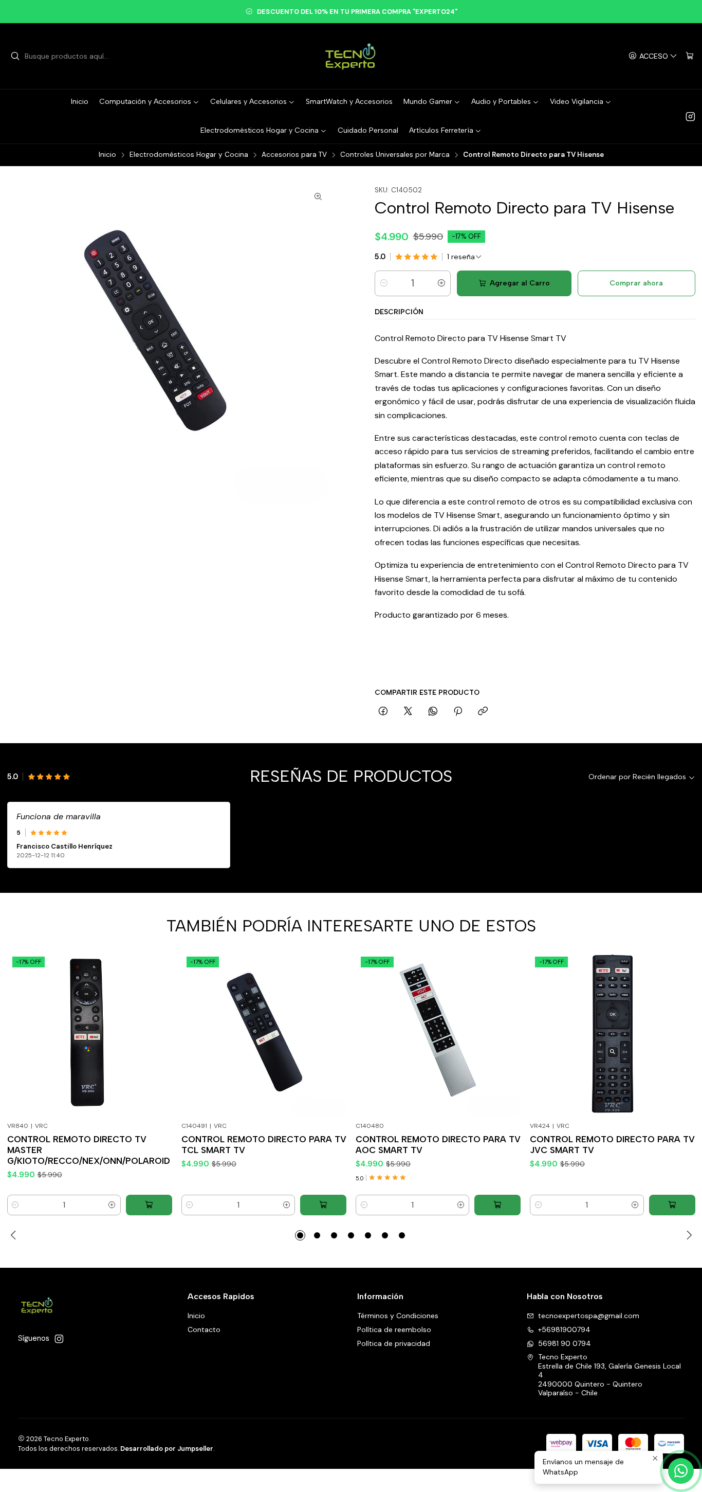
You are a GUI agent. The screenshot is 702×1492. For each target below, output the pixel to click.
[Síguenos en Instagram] (690, 116)
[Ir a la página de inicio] (351, 56)
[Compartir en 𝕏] (408, 712)
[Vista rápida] (156, 1046)
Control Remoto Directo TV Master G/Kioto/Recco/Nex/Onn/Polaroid (88, 1150)
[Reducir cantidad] (384, 283)
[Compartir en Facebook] (383, 712)
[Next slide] (687, 1235)
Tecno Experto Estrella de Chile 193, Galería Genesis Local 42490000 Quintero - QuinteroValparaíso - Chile (609, 1374)
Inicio (107, 154)
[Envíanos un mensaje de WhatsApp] (681, 1471)
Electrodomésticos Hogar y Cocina (189, 154)
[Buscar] (15, 56)
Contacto (204, 1329)
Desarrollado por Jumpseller (166, 1448)
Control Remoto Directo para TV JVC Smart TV (612, 1144)
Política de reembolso (394, 1329)
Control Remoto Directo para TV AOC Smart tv (438, 1144)
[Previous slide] (15, 1235)
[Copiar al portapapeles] (482, 712)
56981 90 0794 (564, 1343)
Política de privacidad (393, 1343)
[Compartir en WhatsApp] (432, 712)
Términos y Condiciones (397, 1315)
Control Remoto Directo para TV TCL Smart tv (263, 1144)
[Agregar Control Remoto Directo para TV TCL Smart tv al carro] (323, 1205)
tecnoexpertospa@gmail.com (588, 1315)
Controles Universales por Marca (395, 154)
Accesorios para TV (294, 154)
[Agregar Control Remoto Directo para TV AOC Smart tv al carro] (497, 1205)
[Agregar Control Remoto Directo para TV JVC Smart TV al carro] (672, 1205)
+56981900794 (564, 1329)
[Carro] (689, 56)
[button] (300, 1235)
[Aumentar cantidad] (441, 283)
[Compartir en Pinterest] (458, 712)
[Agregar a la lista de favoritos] (156, 1021)
